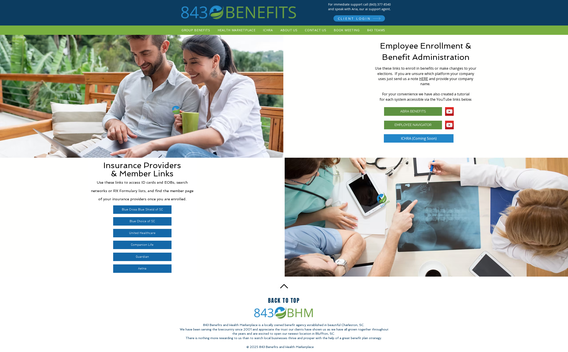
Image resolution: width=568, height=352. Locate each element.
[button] (413, 111)
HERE (423, 78)
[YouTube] (449, 111)
